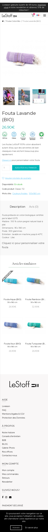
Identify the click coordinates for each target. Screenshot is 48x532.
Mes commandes (10, 474)
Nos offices (7, 452)
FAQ (4, 410)
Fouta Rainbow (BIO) (35, 300)
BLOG (5, 444)
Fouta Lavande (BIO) (32, 21)
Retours (5, 478)
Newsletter (7, 482)
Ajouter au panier (26, 168)
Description (17, 206)
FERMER (16, 528)
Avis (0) (33, 206)
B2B (4, 440)
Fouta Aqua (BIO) (12, 300)
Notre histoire (8, 432)
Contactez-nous (9, 455)
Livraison (6, 406)
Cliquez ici (6, 160)
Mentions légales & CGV (13, 414)
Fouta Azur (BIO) (12, 345)
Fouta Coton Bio (13, 21)
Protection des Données (13, 418)
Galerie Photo (8, 448)
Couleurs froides (19, 193)
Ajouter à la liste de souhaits (18, 178)
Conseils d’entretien (11, 436)
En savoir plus (31, 527)
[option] (9, 96)
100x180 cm (34, 193)
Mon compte (8, 470)
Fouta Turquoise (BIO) (35, 345)
